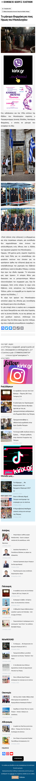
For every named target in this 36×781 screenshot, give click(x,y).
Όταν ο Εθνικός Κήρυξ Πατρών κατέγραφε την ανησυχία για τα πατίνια (21, 499)
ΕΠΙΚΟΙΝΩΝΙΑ (18, 758)
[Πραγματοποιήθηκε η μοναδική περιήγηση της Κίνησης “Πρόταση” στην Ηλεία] (6, 656)
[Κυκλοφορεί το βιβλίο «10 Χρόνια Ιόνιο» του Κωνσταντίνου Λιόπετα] (6, 603)
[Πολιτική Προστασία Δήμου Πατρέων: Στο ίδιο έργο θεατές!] (6, 564)
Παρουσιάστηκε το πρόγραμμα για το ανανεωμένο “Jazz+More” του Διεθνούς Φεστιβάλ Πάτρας (22, 624)
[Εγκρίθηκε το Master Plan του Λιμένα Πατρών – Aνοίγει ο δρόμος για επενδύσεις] (6, 712)
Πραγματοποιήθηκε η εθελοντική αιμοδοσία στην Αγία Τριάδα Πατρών (22, 422)
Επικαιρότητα (10, 11)
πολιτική (12, 774)
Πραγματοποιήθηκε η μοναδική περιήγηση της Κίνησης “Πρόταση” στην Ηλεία (22, 655)
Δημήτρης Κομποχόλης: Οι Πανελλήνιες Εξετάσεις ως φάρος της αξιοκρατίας (21, 552)
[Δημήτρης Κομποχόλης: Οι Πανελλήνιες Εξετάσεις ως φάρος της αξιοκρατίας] (6, 552)
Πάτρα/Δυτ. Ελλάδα (21, 11)
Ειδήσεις (5, 11)
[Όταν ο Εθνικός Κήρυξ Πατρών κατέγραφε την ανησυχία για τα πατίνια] (6, 501)
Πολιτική (27, 11)
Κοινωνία (15, 11)
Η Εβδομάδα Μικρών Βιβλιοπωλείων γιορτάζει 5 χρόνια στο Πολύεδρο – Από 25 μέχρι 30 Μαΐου (22, 612)
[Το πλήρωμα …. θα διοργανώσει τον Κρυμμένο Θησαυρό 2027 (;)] (6, 487)
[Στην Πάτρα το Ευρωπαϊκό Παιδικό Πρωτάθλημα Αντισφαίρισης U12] (6, 741)
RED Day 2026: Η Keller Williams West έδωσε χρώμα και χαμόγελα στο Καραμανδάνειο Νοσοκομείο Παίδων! (22, 699)
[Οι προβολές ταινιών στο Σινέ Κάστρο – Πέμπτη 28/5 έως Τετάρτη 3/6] (6, 396)
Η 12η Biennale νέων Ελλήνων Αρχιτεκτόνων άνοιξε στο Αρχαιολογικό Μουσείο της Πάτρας (21, 668)
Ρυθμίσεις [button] (22, 777)
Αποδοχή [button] (15, 777)
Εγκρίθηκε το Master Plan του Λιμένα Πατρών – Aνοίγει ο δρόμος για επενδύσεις (22, 711)
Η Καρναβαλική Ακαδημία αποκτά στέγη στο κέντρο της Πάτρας (22, 511)
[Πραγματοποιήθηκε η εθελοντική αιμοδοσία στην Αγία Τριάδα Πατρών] (6, 424)
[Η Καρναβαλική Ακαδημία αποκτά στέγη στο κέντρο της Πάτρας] (6, 513)
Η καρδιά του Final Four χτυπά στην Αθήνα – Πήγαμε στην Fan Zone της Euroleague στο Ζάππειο (21, 729)
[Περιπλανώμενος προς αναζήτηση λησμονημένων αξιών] (6, 574)
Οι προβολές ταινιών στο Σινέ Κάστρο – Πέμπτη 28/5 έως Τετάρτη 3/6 (23, 393)
